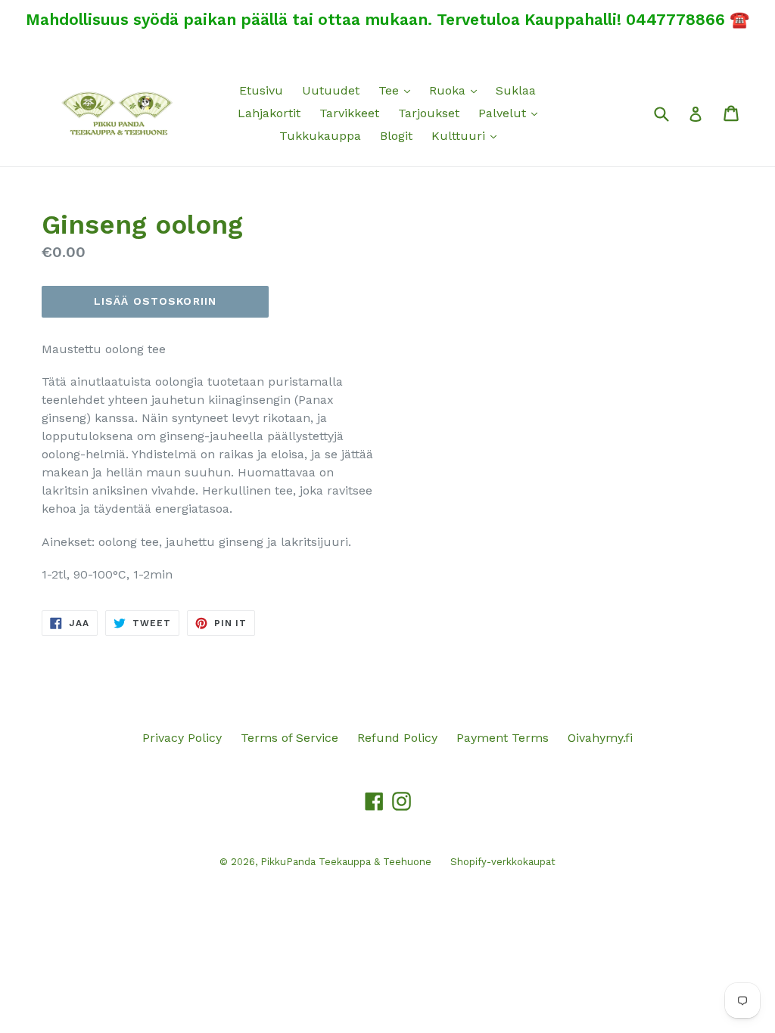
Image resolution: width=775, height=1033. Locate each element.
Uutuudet (330, 90)
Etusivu (261, 90)
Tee (398, 90)
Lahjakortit (269, 113)
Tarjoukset (428, 113)
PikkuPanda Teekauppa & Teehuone (345, 861)
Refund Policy (397, 738)
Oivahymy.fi (600, 738)
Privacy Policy (182, 738)
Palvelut (511, 112)
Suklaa (516, 90)
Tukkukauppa (320, 136)
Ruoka (456, 90)
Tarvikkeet (349, 113)
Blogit (396, 136)
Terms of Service (289, 738)
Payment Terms (502, 738)
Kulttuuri (467, 135)
